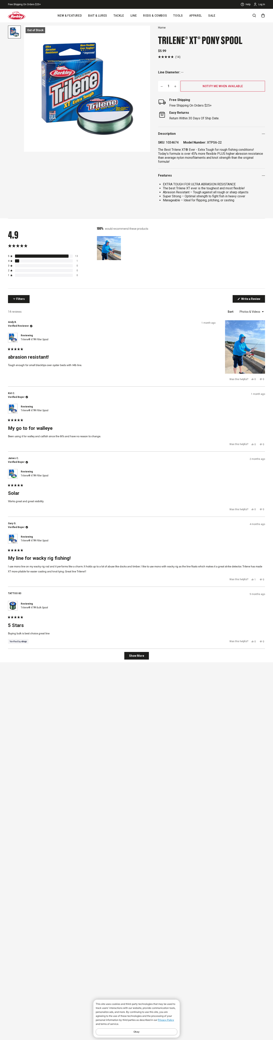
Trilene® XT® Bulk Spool (34, 607)
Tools (178, 15)
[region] (109, 248)
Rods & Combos (155, 15)
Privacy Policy (166, 1019)
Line (134, 15)
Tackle (119, 15)
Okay (136, 1031)
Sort (231, 311)
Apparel (195, 15)
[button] (169, 57)
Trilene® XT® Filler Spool (34, 339)
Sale (211, 15)
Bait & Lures (97, 15)
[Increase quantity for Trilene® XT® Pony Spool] (175, 86)
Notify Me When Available (223, 86)
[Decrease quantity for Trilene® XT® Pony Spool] (162, 86)
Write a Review (253, 300)
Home (162, 27)
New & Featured (70, 15)
